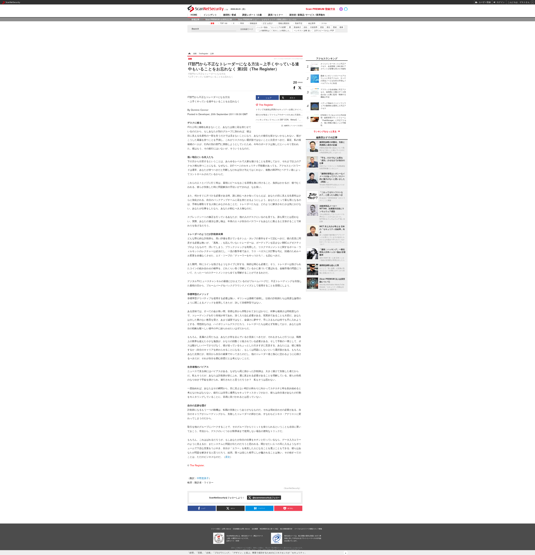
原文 (227, 456)
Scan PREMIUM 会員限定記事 (219, 19)
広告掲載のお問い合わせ (241, 529)
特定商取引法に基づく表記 (269, 529)
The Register (266, 104)
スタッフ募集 (317, 529)
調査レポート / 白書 (252, 15)
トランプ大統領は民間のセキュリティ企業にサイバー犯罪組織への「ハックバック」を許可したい (299, 109)
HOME (194, 15)
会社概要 (255, 529)
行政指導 (313, 27)
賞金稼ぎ (297, 27)
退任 (328, 27)
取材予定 (298, 23)
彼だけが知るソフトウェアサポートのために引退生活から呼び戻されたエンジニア (292, 114)
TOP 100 (223, 23)
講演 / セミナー (275, 15)
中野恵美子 (203, 478)
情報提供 (253, 23)
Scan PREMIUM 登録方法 (320, 9)
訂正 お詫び (268, 23)
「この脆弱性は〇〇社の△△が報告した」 (274, 30)
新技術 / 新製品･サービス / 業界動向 (307, 15)
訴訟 (305, 27)
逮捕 (341, 27)
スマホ (324, 23)
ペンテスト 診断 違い (302, 30)
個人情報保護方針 (286, 529)
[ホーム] (189, 53)
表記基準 (311, 23)
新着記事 (195, 19)
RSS (242, 23)
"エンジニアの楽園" (278, 27)
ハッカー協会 (262, 27)
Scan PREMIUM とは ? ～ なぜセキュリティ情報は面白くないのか (267, 19)
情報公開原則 (283, 23)
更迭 (322, 27)
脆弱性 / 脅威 (229, 15)
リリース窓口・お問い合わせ (221, 529)
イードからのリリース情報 (303, 529)
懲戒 (335, 27)
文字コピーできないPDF (324, 30)
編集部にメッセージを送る (293, 125)
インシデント (210, 15)
